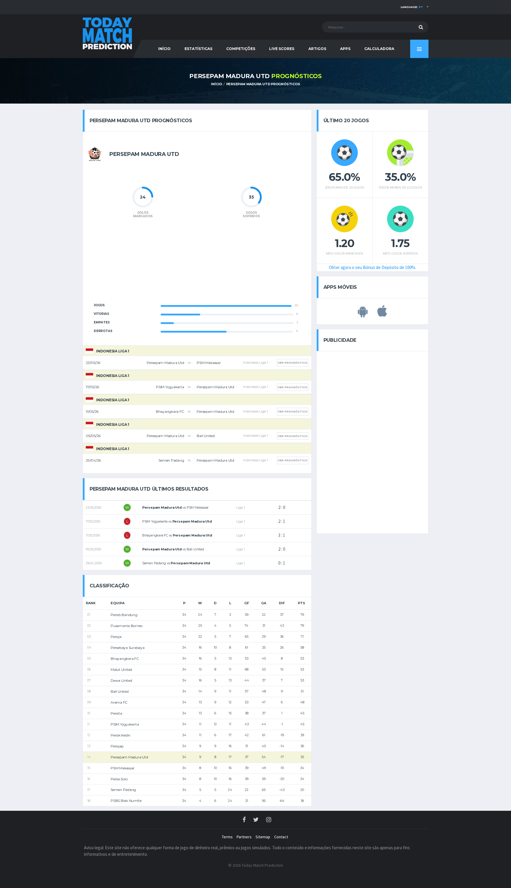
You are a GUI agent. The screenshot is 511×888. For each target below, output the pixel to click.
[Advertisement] (197, 264)
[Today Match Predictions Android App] (362, 314)
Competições (240, 48)
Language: (412, 7)
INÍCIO (164, 48)
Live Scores (281, 48)
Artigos (317, 48)
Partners (244, 836)
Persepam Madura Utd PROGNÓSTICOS (263, 84)
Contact (281, 836)
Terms (227, 836)
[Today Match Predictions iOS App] (382, 314)
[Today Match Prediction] (108, 33)
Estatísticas (198, 48)
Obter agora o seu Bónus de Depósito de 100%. (372, 267)
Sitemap (263, 836)
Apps (345, 48)
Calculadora (379, 48)
